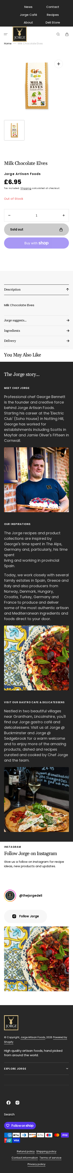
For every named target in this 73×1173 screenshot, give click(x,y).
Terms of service (50, 1157)
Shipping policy (46, 1151)
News (28, 7)
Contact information (25, 1157)
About (28, 22)
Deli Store (53, 22)
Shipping (25, 188)
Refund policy (26, 1151)
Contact (52, 7)
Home (7, 43)
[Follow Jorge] (10, 896)
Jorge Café (28, 15)
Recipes (53, 15)
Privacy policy (36, 1164)
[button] (5, 34)
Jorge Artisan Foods (32, 1037)
